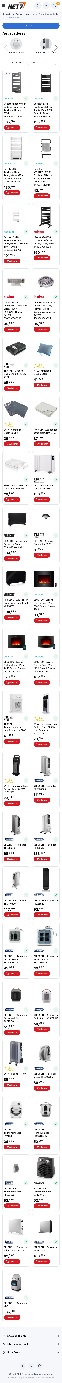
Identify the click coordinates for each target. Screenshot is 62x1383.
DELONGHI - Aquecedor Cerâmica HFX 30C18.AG (16, 1018)
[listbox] (42, 62)
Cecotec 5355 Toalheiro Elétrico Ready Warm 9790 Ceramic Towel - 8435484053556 (43, 110)
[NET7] (17, 6)
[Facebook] (23, 1366)
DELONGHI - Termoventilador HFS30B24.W (42, 1132)
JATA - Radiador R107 (15, 1074)
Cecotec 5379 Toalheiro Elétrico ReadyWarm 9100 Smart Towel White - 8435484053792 (16, 243)
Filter (32, 26)
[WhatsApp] (39, 1366)
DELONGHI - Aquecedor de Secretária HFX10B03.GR (16, 959)
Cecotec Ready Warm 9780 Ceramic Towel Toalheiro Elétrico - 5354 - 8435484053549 (15, 110)
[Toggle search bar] (38, 5)
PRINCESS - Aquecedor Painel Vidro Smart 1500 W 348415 (16, 603)
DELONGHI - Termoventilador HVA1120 (12, 1132)
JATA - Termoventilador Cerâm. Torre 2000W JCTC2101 (16, 789)
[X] (31, 1366)
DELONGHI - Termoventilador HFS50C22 (12, 1191)
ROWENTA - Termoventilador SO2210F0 (42, 1191)
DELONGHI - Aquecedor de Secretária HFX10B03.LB (46, 959)
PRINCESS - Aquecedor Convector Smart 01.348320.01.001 (16, 544)
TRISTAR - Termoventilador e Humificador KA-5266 (15, 727)
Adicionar (13, 127)
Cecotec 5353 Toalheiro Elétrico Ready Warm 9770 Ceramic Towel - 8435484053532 (13, 175)
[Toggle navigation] (3, 5)
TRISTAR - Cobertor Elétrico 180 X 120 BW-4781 (15, 373)
